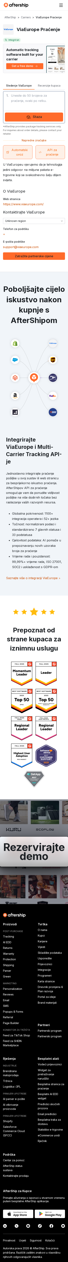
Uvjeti (22, 1240)
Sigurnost (36, 1240)
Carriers (26, 17)
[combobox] (34, 221)
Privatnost (9, 1240)
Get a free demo (22, 65)
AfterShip (10, 17)
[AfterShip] (17, 5)
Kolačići (50, 1240)
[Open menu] (61, 5)
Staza (37, 117)
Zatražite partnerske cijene (34, 256)
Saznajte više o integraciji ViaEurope (33, 578)
